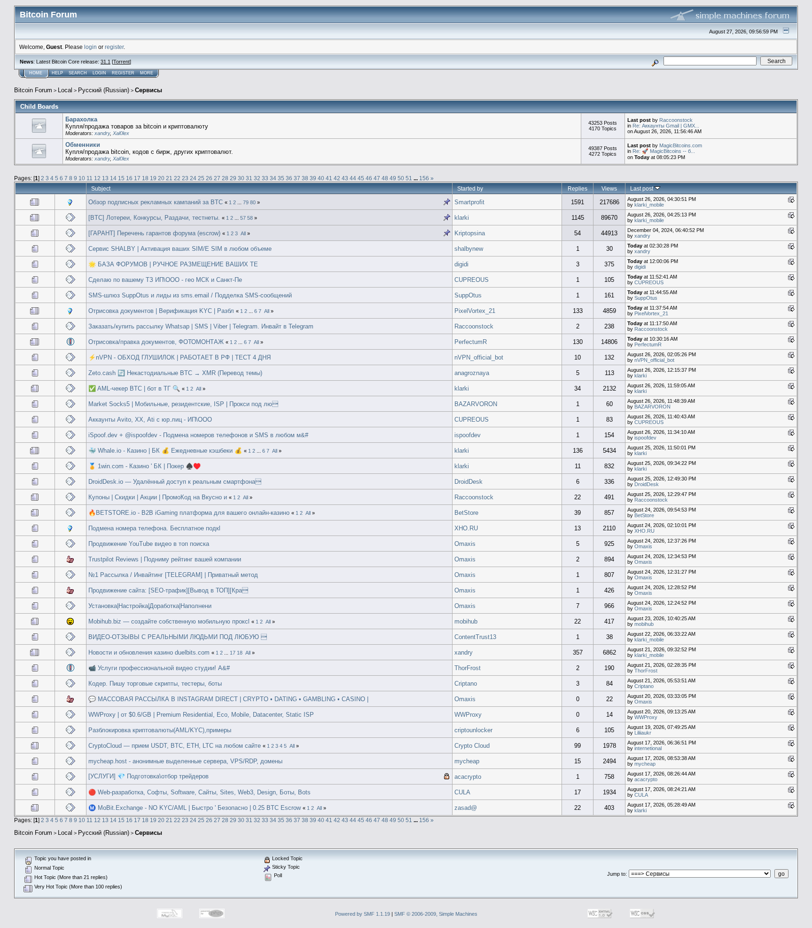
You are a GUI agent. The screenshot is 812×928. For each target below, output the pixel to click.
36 (289, 178)
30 (241, 178)
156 (424, 178)
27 (217, 178)
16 (129, 178)
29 (233, 178)
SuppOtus (468, 295)
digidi (461, 264)
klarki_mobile (649, 205)
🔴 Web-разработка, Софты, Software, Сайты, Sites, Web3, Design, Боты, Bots (199, 792)
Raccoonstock (676, 120)
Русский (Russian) (103, 90)
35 (281, 178)
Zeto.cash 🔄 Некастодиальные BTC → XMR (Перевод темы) (175, 372)
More (146, 73)
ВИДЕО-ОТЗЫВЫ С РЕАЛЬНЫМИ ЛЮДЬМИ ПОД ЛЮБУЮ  (177, 636)
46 (369, 178)
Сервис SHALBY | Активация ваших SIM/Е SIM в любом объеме (180, 248)
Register (123, 73)
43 (345, 178)
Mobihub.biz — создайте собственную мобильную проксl (169, 621)
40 (321, 178)
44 (353, 178)
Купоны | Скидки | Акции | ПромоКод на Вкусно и (158, 497)
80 (253, 202)
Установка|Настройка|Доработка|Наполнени (149, 605)
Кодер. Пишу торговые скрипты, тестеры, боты (155, 683)
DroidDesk (468, 481)
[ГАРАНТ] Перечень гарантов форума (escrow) (154, 233)
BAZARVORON (475, 404)
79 (246, 202)
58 (250, 218)
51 (409, 178)
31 (249, 178)
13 (105, 178)
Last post (642, 188)
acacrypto (467, 776)
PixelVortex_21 (474, 310)
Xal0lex (121, 133)
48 (385, 178)
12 (97, 178)
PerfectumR (470, 341)
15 (121, 178)
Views (609, 188)
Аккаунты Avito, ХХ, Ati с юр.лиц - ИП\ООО (150, 419)
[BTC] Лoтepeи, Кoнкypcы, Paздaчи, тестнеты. (155, 217)
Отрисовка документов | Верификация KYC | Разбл (161, 310)
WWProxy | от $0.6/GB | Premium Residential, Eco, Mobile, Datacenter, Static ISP (201, 714)
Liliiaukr (642, 733)
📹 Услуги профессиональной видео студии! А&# (159, 668)
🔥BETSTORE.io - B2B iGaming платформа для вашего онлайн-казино (188, 512)
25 (201, 178)
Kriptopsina (469, 233)
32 (257, 178)
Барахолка (81, 119)
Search (78, 73)
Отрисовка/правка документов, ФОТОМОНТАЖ (156, 341)
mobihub (465, 621)
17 (137, 178)
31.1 (105, 61)
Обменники (82, 144)
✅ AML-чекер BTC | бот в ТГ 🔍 (134, 388)
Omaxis (465, 543)
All (243, 233)
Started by (470, 188)
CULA (462, 792)
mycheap (466, 761)
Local (65, 90)
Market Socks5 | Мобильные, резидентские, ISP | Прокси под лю (183, 404)
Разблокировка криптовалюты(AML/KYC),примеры (159, 730)
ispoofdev (467, 435)
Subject (100, 188)
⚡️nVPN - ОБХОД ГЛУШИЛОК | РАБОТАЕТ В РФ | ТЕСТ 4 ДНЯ (179, 357)
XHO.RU (466, 528)
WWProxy (468, 714)
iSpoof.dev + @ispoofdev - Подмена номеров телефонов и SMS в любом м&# (198, 435)
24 (193, 178)
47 (377, 178)
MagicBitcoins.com (680, 145)
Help (57, 73)
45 (361, 178)
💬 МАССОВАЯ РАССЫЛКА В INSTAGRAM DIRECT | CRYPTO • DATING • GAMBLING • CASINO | (228, 699)
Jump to (616, 874)
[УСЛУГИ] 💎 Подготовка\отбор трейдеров (148, 776)
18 (145, 178)
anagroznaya (471, 372)
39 (313, 178)
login (90, 47)
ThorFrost (467, 668)
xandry (102, 133)
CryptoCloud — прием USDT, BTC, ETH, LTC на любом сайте (175, 745)
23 (185, 178)
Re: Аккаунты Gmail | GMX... (665, 125)
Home (35, 73)
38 (305, 178)
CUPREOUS (471, 279)
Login (99, 73)
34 (273, 178)
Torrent (121, 61)
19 (153, 178)
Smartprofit (469, 202)
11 (89, 178)
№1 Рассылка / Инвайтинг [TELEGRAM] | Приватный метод (173, 574)
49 (393, 178)
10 (81, 178)
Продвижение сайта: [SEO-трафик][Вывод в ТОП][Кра (168, 590)
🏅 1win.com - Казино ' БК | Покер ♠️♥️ (144, 466)
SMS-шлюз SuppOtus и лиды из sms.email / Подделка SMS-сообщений (190, 295)
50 (401, 178)
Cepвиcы (148, 90)
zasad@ (465, 807)
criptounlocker (473, 730)
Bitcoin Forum (33, 90)
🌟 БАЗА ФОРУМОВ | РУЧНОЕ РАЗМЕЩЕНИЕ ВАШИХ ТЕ (173, 264)
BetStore (466, 512)
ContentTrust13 (475, 636)
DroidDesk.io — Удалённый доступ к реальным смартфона (174, 481)
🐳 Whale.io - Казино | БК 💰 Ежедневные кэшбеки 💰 (165, 450)
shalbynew (468, 248)
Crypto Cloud (472, 745)
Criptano (465, 683)
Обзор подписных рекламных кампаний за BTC (156, 202)
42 (337, 178)
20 (161, 178)
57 (243, 218)
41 (329, 178)
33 (265, 178)
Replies (577, 188)
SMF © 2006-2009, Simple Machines (435, 914)
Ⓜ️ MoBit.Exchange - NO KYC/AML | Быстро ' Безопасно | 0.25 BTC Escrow (194, 807)
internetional (648, 748)
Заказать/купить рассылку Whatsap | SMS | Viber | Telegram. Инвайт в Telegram (200, 326)
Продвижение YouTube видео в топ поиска (148, 543)
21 (169, 178)
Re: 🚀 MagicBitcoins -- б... (663, 151)
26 (209, 178)
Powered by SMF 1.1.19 (362, 914)
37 (297, 178)
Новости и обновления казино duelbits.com (149, 652)
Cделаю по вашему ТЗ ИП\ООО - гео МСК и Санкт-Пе (165, 279)
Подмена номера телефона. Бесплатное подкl (154, 528)
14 (113, 178)
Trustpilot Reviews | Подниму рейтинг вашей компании (164, 559)
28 (225, 178)
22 (177, 178)
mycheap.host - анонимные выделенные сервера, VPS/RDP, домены (185, 761)
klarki (461, 217)
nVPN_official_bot (478, 357)
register (114, 47)
